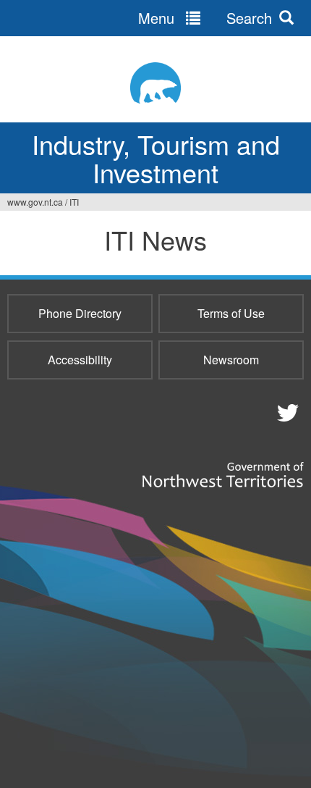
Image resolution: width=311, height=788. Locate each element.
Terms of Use (231, 313)
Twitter (286, 412)
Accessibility (80, 359)
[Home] (155, 83)
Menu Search (205, 17)
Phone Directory (80, 313)
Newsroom (231, 359)
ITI (74, 202)
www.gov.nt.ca (35, 202)
